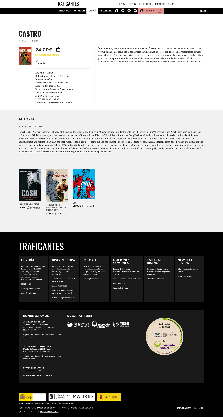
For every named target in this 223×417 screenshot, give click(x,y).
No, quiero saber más (49, 411)
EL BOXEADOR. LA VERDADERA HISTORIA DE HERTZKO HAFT (56, 208)
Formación (160, 4)
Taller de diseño (154, 262)
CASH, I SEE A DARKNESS (29, 204)
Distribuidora (146, 4)
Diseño (171, 4)
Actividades (79, 10)
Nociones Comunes (121, 262)
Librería (27, 260)
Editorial (132, 4)
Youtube (135, 11)
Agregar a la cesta (58, 49)
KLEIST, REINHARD (30, 41)
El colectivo (106, 10)
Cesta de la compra (160, 11)
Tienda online (65, 10)
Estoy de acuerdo (184, 408)
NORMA (49, 73)
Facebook (117, 11)
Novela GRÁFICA (52, 96)
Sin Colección (62, 76)
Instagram (129, 11)
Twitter (123, 11)
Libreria (121, 4)
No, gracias (198, 408)
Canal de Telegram (28, 293)
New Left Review (185, 262)
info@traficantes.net (32, 371)
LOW (74, 202)
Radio (91, 10)
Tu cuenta (149, 10)
